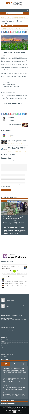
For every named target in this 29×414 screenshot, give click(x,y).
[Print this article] (14, 32)
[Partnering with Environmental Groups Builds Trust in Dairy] (4, 142)
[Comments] (23, 364)
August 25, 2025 (11, 151)
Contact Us (3, 350)
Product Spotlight (4, 339)
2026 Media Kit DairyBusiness (7, 354)
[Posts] (5, 364)
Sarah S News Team (16, 28)
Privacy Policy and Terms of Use (7, 330)
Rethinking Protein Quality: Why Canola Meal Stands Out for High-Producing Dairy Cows (14, 231)
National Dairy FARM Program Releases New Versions (17, 134)
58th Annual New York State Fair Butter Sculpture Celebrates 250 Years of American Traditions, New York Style (14, 391)
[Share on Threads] (26, 32)
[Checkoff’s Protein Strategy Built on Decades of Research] (14, 213)
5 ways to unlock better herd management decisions (13, 368)
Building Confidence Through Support (13, 226)
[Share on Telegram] (21, 32)
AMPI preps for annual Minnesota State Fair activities (14, 387)
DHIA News (3, 335)
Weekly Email (4, 345)
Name (2, 173)
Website (3, 181)
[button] (27, 10)
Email (2, 177)
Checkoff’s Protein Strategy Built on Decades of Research (14, 217)
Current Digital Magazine (9, 197)
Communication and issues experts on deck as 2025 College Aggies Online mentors (17, 148)
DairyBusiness (4, 325)
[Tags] (14, 364)
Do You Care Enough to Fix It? (11, 233)
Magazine (3, 341)
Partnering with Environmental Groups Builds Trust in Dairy (17, 141)
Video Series (4, 347)
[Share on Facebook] (2, 32)
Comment (3, 163)
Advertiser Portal (4, 352)
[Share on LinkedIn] (7, 32)
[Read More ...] (13, 223)
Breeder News (4, 337)
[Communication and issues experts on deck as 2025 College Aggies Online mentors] (4, 149)
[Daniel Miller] (3, 301)
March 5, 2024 (11, 143)
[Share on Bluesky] (24, 32)
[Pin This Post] (9, 32)
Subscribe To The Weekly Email (7, 327)
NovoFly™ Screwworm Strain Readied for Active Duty (13, 370)
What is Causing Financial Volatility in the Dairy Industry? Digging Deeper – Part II (14, 228)
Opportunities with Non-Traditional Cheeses (12, 376)
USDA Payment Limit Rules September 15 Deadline (13, 381)
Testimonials (4, 329)
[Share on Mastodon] (19, 32)
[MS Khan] (3, 306)
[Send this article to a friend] (12, 32)
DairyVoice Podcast (5, 343)
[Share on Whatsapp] (17, 32)
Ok (14, 411)
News (2, 333)
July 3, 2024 (11, 136)
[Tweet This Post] (5, 32)
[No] (27, 410)
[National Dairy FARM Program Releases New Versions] (4, 135)
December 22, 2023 (6, 28)
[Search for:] (14, 13)
